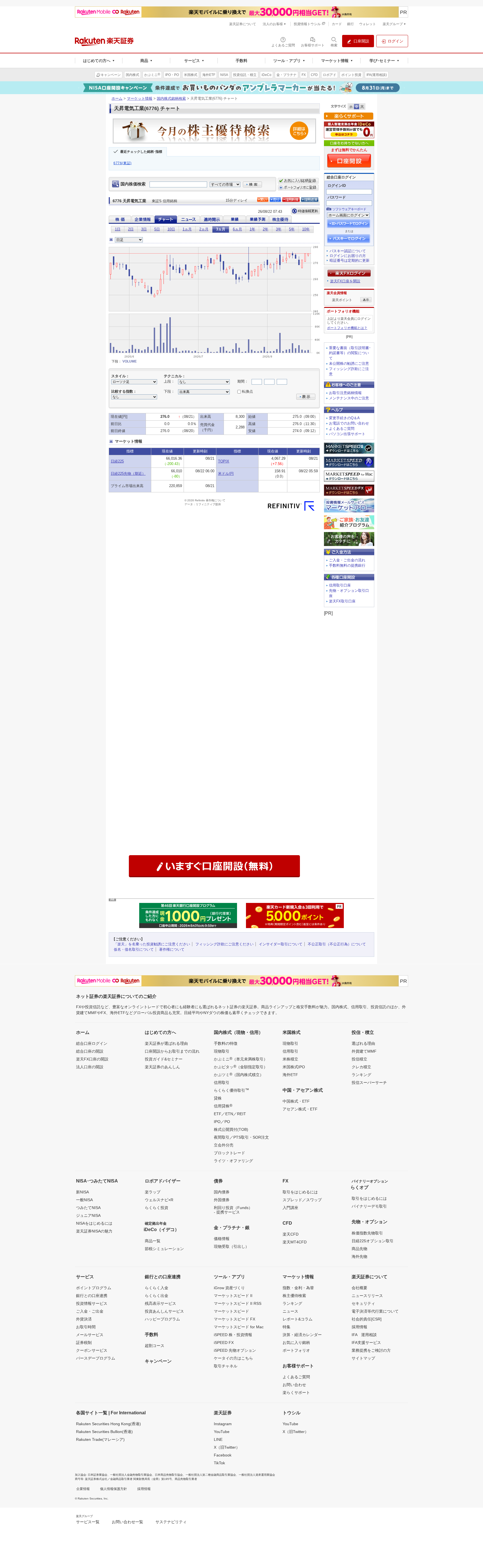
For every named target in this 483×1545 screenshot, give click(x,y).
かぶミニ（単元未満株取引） (240, 1058)
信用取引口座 (340, 585)
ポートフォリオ (296, 1350)
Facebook (222, 1455)
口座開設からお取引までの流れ (172, 1051)
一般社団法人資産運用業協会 (257, 1474)
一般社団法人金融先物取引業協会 (131, 1474)
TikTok (219, 1463)
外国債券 (221, 1200)
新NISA (82, 1192)
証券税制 (84, 1342)
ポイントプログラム (93, 1288)
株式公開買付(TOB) (231, 1129)
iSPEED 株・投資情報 (233, 1334)
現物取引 (221, 1051)
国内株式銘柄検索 (171, 98)
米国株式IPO (294, 1067)
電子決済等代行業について (375, 1311)
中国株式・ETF (296, 1101)
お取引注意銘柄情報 (345, 393)
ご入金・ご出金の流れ (347, 560)
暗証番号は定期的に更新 (350, 260)
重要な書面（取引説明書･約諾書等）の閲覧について (350, 353)
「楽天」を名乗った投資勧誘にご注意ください (152, 944)
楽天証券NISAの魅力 (94, 1231)
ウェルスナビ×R (159, 1200)
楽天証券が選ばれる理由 (166, 1043)
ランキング (361, 1074)
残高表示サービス (160, 1303)
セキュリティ (363, 1303)
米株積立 (290, 1059)
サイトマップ (363, 1358)
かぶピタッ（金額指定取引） (240, 1066)
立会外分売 (223, 1145)
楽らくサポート (296, 1392)
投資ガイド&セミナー (164, 1059)
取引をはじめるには (300, 1192)
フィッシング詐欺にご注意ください (224, 944)
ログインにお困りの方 (348, 256)
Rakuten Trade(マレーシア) (100, 1439)
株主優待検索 (294, 1295)
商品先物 (359, 1248)
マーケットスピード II (233, 1295)
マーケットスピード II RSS (237, 1303)
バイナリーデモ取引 (369, 1206)
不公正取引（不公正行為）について (337, 944)
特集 (286, 1327)
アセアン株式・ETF (300, 1109)
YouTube (221, 1431)
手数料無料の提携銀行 (347, 565)
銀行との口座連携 (91, 1295)
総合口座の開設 (89, 1051)
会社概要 (359, 1288)
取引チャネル (225, 1366)
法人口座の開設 (89, 1067)
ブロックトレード (229, 1153)
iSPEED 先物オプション (235, 1350)
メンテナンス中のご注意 (349, 398)
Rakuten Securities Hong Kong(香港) (108, 1424)
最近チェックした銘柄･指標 (141, 152)
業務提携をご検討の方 (371, 1350)
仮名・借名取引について (134, 949)
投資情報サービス (91, 1303)
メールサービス (89, 1334)
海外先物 (359, 1256)
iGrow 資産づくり (229, 1288)
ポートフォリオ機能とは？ (347, 328)
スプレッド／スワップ (302, 1200)
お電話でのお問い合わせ (349, 423)
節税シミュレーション (164, 1248)
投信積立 (359, 1059)
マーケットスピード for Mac (239, 1327)
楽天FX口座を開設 (345, 281)
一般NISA (84, 1200)
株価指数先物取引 (367, 1233)
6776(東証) (122, 163)
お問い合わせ (294, 1384)
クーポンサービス (91, 1350)
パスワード (337, 197)
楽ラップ (152, 1192)
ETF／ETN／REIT (230, 1114)
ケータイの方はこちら (233, 1358)
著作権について (171, 949)
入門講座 (290, 1207)
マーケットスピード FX (234, 1319)
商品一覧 (152, 1241)
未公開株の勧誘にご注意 (349, 363)
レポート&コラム (297, 1319)
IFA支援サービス (366, 1342)
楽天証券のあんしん (162, 1067)
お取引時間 (86, 1327)
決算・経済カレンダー (302, 1334)
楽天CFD (291, 1234)
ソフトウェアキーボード (349, 209)
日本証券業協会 (97, 1474)
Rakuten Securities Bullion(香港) (104, 1431)
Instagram (223, 1424)
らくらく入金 (156, 1288)
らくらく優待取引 (231, 1090)
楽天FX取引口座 (342, 601)
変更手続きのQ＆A (344, 418)
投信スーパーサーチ (369, 1082)
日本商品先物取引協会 (169, 1474)
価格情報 (221, 1238)
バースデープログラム (95, 1358)
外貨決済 (84, 1319)
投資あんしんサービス (164, 1311)
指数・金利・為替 (298, 1288)
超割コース (154, 1345)
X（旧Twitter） (227, 1447)
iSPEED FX (224, 1342)
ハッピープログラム (162, 1319)
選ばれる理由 (363, 1043)
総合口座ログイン (91, 1043)
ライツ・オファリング (233, 1160)
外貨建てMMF (364, 1051)
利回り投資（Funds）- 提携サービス (233, 1209)
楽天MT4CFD (295, 1242)
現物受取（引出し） (231, 1246)
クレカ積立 (361, 1067)
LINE (218, 1439)
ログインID (337, 185)
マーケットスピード (231, 1311)
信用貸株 (223, 1105)
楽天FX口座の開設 (92, 1059)
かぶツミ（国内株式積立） (239, 1074)
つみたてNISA (88, 1207)
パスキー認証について (348, 251)
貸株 (218, 1098)
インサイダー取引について (280, 944)
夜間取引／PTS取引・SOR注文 (241, 1137)
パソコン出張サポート (347, 434)
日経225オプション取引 (373, 1241)
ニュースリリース (367, 1295)
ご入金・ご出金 (89, 1311)
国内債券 (221, 1192)
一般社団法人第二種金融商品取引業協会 (211, 1474)
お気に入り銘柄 (296, 1342)
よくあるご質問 (341, 428)
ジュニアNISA (88, 1215)
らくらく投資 (156, 1207)
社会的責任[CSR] (367, 1319)
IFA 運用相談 (364, 1334)
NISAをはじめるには (94, 1223)
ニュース (290, 1311)
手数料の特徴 (225, 1043)
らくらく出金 (156, 1295)
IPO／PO (222, 1121)
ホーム (117, 98)
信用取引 (221, 1082)
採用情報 (359, 1327)
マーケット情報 (139, 98)
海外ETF (290, 1074)
